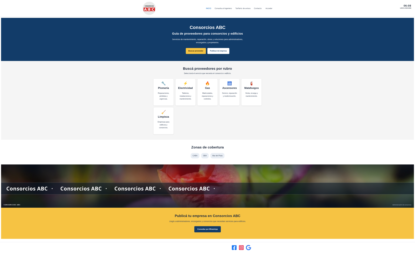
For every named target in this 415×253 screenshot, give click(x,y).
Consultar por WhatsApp (207, 229)
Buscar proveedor (195, 51)
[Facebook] (234, 247)
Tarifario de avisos (243, 8)
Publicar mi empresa (218, 51)
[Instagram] (241, 247)
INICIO (208, 8)
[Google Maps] (248, 247)
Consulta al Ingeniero (223, 8)
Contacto (258, 8)
